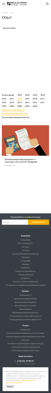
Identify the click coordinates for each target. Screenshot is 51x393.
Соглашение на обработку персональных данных (25, 285)
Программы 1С (26, 295)
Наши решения (25, 309)
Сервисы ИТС (25, 330)
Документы (25, 278)
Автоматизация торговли (25, 306)
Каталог (25, 291)
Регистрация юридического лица (25, 351)
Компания (25, 236)
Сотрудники (25, 261)
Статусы (25, 250)
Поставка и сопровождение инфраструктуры (25, 344)
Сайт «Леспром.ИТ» (26, 243)
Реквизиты (25, 268)
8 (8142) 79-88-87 (25, 361)
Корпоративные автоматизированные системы (25, 337)
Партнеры (26, 257)
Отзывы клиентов (25, 275)
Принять (10, 386)
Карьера (25, 264)
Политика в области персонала (25, 282)
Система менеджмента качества (25, 254)
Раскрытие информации (26, 271)
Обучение (26, 340)
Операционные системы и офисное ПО (25, 320)
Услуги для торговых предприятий (25, 347)
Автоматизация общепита (25, 302)
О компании (25, 240)
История (25, 247)
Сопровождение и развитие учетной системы (25, 333)
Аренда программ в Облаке (25, 299)
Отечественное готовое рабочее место (25, 316)
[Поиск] (47, 4)
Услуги (25, 325)
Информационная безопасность (25, 313)
